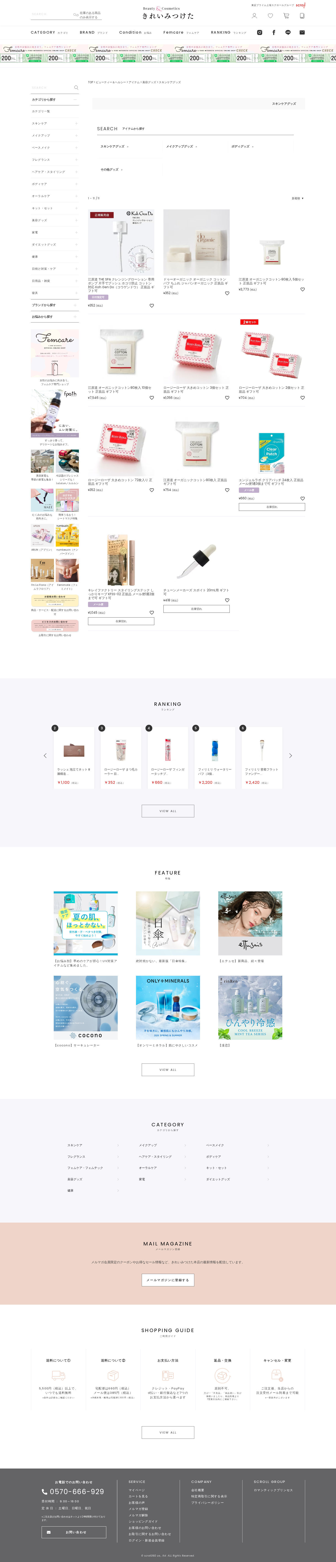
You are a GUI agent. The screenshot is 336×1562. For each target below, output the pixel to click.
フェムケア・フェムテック (85, 1168)
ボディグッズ (240, 146)
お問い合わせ (76, 1532)
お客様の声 (137, 1503)
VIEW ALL (168, 811)
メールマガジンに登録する (168, 1280)
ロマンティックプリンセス (273, 1490)
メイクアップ (148, 1145)
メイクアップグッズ (179, 146)
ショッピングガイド (143, 1521)
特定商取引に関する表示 (209, 1496)
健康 (70, 1190)
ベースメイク (215, 1145)
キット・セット (216, 1168)
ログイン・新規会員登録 (147, 1540)
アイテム (134, 82)
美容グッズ (149, 82)
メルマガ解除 (138, 1515)
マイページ (137, 1490)
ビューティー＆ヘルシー (111, 82)
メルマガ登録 (138, 1509)
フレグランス (76, 1156)
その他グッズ (109, 169)
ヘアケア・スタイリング (155, 1156)
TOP (90, 82)
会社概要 (197, 1490)
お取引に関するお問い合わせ (150, 1534)
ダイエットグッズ (218, 1179)
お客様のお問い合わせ (145, 1528)
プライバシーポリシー (207, 1503)
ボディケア (213, 1156)
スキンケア (74, 1145)
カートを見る (138, 1496)
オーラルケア (148, 1168)
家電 (142, 1179)
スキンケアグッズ (112, 146)
